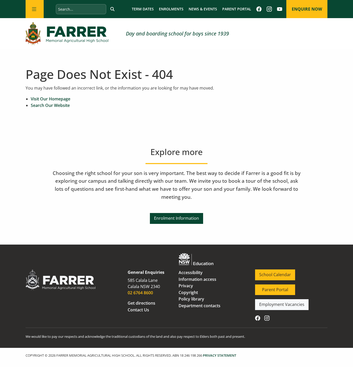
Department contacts (199, 306)
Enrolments (171, 8)
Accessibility (191, 272)
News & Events (203, 8)
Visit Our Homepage (50, 99)
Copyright (188, 292)
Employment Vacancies (278, 302)
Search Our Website (50, 105)
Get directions (141, 303)
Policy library (191, 299)
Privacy (186, 286)
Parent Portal (236, 8)
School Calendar (271, 272)
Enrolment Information (176, 216)
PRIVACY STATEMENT (219, 355)
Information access (197, 279)
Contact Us (138, 310)
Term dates (143, 8)
